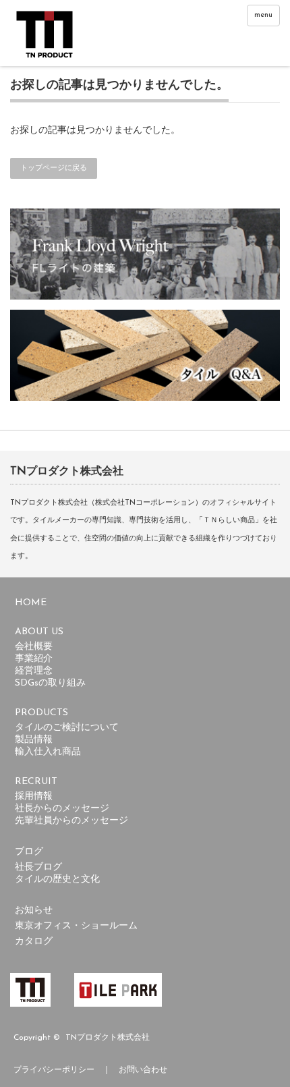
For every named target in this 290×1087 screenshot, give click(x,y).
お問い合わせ (143, 1070)
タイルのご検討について (67, 728)
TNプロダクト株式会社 (107, 1038)
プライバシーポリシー (53, 1070)
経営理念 (34, 671)
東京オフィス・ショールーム (76, 926)
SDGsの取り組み (50, 683)
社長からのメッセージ (62, 809)
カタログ (34, 942)
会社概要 (34, 647)
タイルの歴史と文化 (57, 879)
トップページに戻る (53, 168)
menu (263, 15)
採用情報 (34, 796)
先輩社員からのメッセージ (71, 821)
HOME (31, 603)
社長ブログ (38, 867)
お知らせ (34, 910)
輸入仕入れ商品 (48, 752)
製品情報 (34, 740)
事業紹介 (34, 659)
